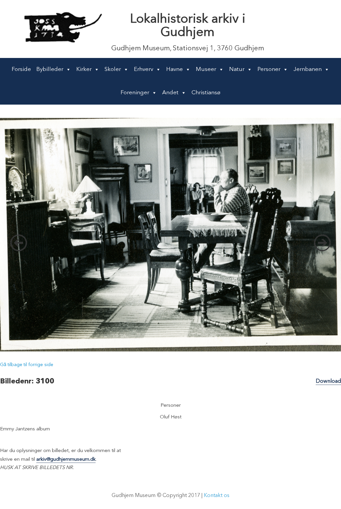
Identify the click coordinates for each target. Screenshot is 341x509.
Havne (174, 69)
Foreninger (135, 93)
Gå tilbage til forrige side (26, 364)
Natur (236, 69)
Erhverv (143, 69)
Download (328, 381)
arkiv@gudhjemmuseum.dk (66, 459)
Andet (170, 93)
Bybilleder (49, 69)
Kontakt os (216, 495)
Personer (268, 69)
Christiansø (205, 93)
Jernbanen (307, 69)
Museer (206, 69)
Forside (21, 69)
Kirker (84, 69)
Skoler (113, 69)
